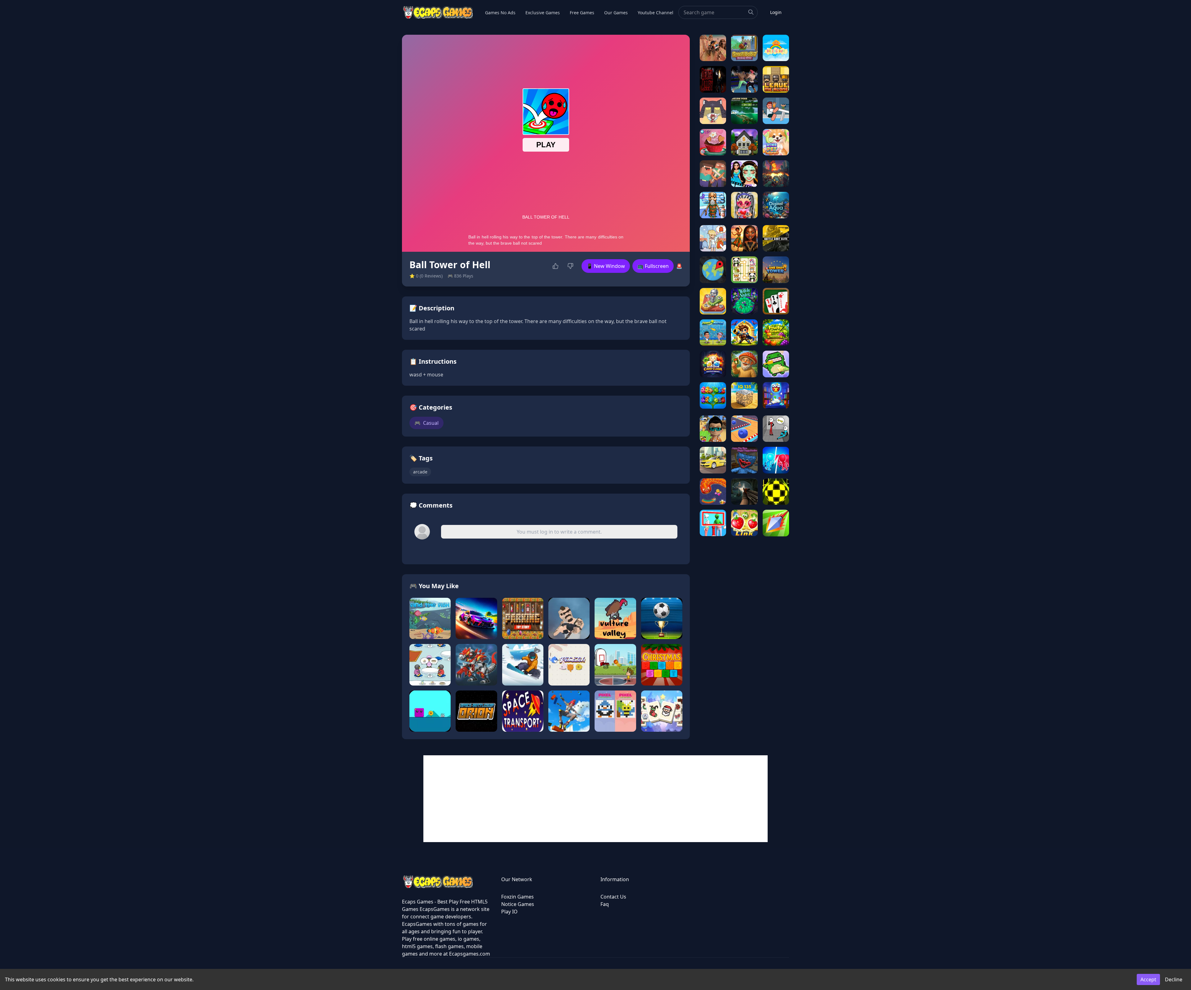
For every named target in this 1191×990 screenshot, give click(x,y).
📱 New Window (606, 266)
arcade (420, 472)
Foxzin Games (517, 896)
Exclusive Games (542, 13)
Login (776, 12)
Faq (604, 904)
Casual (426, 423)
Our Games (616, 13)
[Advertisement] (595, 798)
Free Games (582, 13)
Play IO (509, 911)
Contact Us (613, 896)
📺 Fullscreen (653, 266)
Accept (1148, 979)
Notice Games (517, 904)
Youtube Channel (655, 13)
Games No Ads (500, 13)
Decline (1173, 979)
